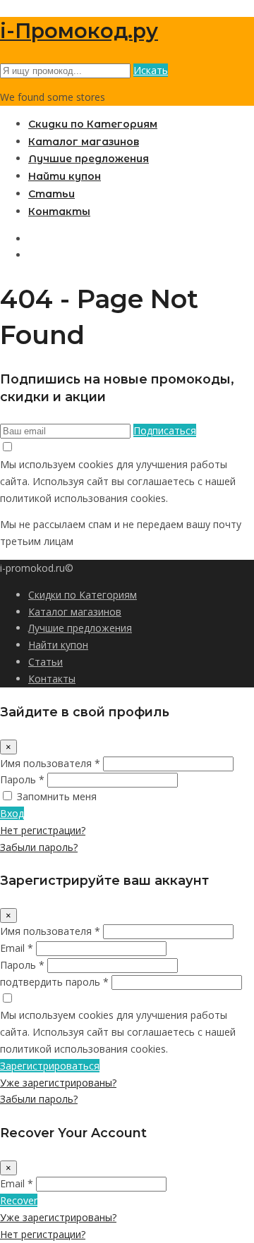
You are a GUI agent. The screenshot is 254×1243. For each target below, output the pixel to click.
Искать (150, 70)
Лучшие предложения (88, 158)
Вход (12, 813)
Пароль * (22, 779)
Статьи (51, 194)
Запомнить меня (57, 796)
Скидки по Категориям (92, 124)
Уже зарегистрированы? (58, 1082)
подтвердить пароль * (54, 981)
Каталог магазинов (83, 141)
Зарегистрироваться (49, 1065)
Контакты (59, 211)
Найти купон (64, 176)
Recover (18, 1200)
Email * (16, 948)
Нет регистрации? (42, 830)
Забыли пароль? (39, 847)
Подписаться (164, 430)
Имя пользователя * (50, 763)
